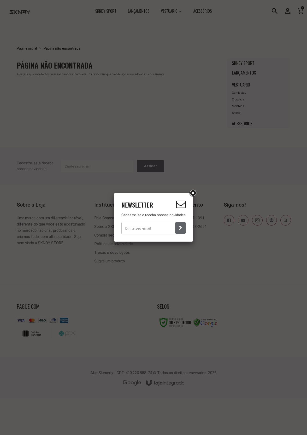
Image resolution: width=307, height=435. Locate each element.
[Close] (193, 193)
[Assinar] (180, 228)
